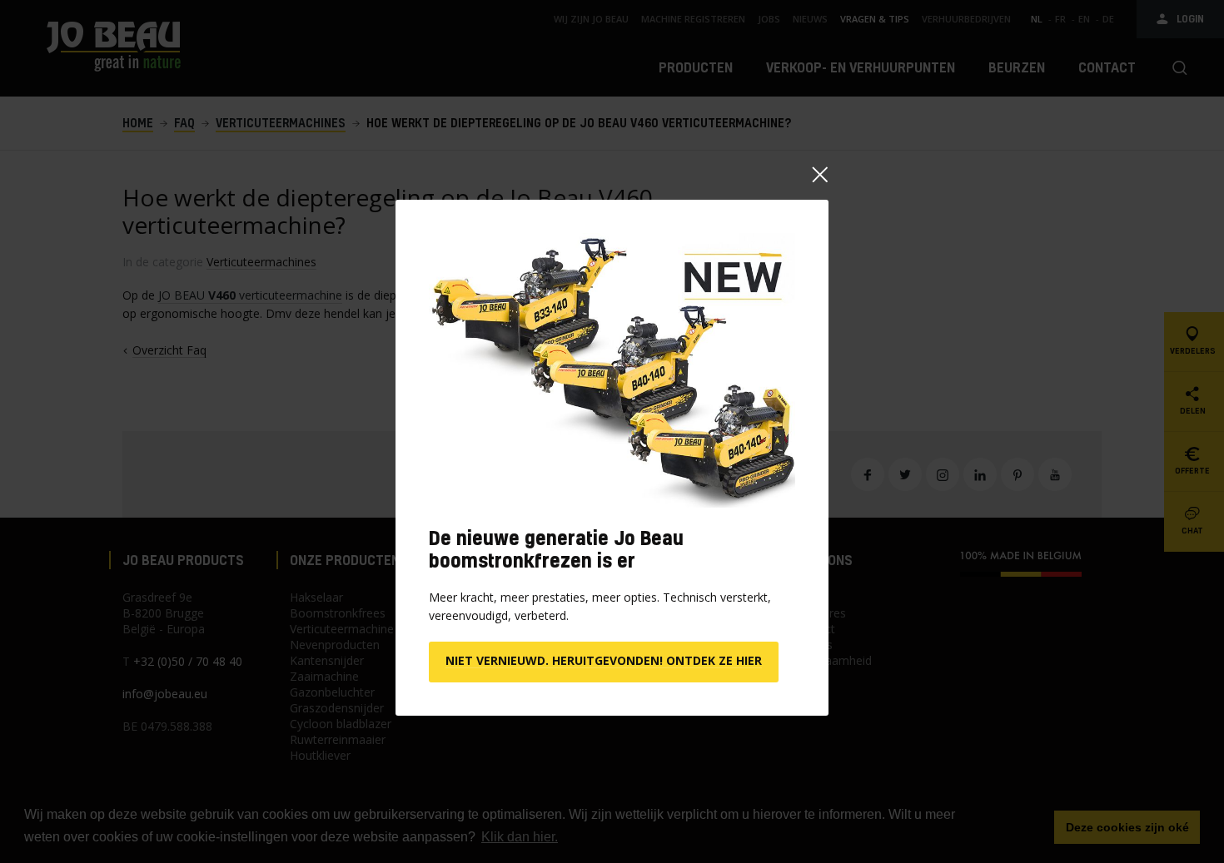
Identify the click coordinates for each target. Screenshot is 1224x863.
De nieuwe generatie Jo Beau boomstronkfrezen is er (556, 549)
